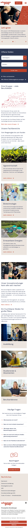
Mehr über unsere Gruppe (9, 124)
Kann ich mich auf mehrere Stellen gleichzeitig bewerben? (14, 435)
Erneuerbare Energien (12, 240)
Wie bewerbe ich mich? (11, 420)
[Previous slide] (2, 41)
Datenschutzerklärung (7, 483)
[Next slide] (26, 41)
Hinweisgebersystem (6, 486)
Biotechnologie (9, 204)
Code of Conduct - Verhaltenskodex (11, 495)
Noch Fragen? (14, 461)
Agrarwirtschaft (10, 165)
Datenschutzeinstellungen (8, 490)
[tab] (13, 41)
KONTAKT (18, 3)
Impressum (4, 481)
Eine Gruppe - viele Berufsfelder (9, 87)
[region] (14, 25)
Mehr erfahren (5, 304)
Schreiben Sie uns (14, 469)
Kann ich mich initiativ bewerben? (14, 424)
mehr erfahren (7, 178)
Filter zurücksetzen (8, 76)
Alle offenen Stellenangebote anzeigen (12, 79)
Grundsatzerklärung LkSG (8, 493)
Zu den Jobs (14, 70)
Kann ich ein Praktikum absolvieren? (14, 440)
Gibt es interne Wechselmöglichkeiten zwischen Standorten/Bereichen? (15, 445)
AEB (2, 488)
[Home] (6, 3)
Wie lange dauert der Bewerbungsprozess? (10, 429)
